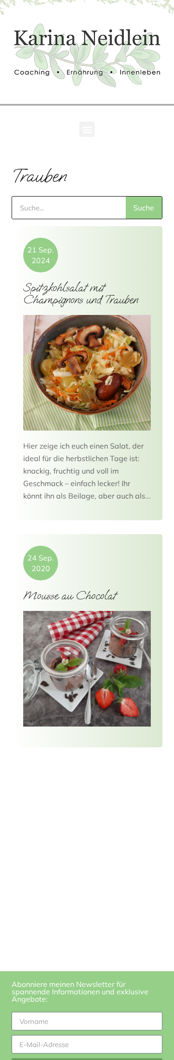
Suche (143, 207)
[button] (87, 129)
